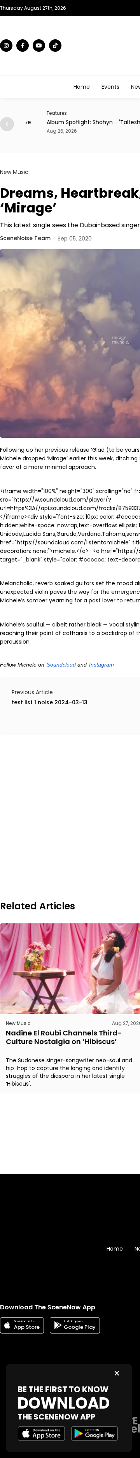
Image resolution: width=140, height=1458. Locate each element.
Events (110, 86)
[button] (7, 124)
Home (82, 86)
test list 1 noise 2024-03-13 (50, 702)
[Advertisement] (70, 816)
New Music (14, 172)
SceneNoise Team (25, 238)
